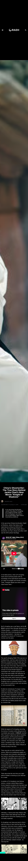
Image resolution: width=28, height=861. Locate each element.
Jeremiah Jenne (8, 501)
